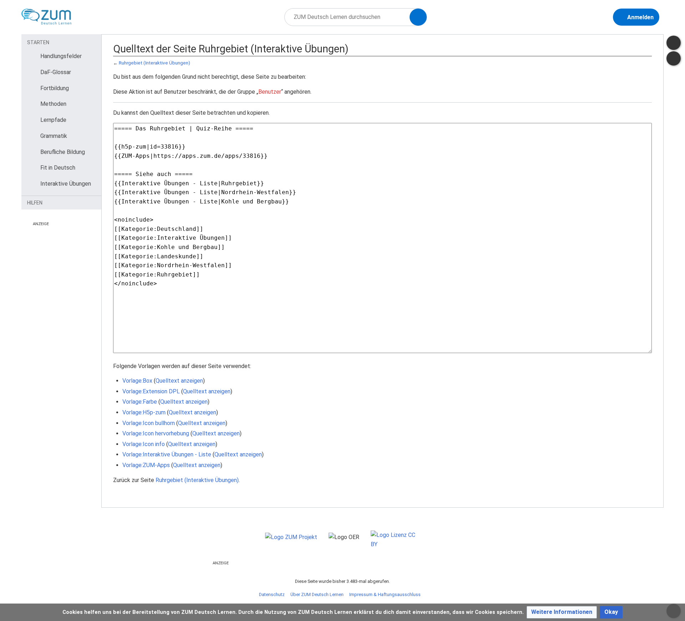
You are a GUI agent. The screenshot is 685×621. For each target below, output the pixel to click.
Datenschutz (272, 594)
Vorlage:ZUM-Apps (146, 465)
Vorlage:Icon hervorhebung (155, 433)
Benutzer (269, 91)
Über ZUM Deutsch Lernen (317, 594)
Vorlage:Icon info (143, 444)
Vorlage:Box (137, 380)
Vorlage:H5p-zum (144, 412)
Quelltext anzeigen (179, 380)
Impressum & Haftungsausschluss (385, 594)
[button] (562, 612)
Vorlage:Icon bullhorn (148, 423)
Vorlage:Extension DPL (151, 391)
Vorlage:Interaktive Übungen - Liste (166, 454)
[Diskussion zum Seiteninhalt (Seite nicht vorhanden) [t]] (673, 43)
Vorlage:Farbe (139, 401)
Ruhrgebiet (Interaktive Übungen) (154, 63)
